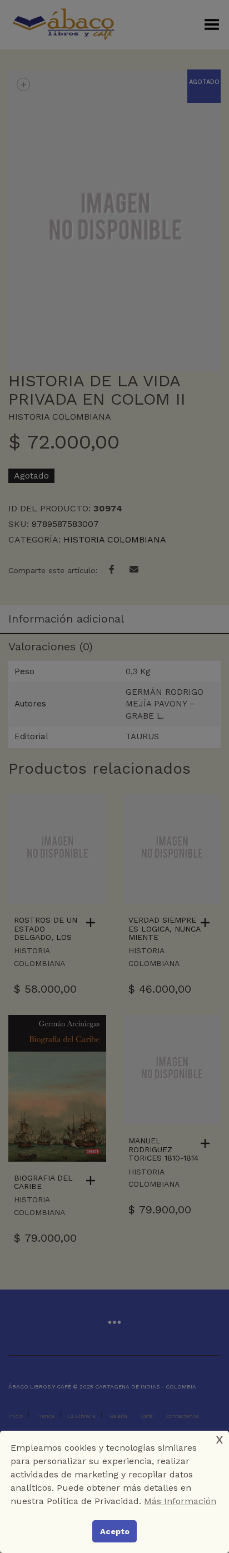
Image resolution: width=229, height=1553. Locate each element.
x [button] (219, 1438)
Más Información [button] (180, 1501)
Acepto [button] (115, 1531)
